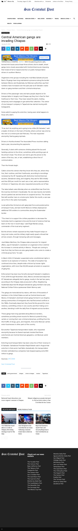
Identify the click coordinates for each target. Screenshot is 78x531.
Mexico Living (65, 18)
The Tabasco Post (33, 468)
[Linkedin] (17, 49)
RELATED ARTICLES (9, 409)
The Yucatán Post (33, 462)
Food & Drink (17, 23)
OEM (13, 359)
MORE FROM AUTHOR (25, 409)
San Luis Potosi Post (60, 464)
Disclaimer (48, 1)
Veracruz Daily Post (59, 481)
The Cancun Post (33, 464)
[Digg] (41, 49)
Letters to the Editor (58, 1)
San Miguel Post (58, 458)
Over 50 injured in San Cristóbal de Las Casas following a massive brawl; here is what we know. (25, 430)
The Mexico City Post (34, 489)
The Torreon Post (59, 479)
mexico (38, 373)
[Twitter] (8, 49)
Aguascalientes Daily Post (62, 456)
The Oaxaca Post (33, 472)
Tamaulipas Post (58, 466)
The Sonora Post (58, 475)
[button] (74, 19)
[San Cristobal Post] (39, 9)
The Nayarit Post (59, 473)
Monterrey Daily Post (34, 481)
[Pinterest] (36, 49)
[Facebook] (3, 49)
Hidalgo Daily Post (59, 460)
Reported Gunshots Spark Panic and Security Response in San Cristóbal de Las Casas (42, 430)
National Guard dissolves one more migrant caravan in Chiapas (12, 399)
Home (3, 30)
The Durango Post (33, 487)
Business (49, 18)
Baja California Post (34, 466)
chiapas (21, 373)
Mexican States (30, 18)
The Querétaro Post (34, 477)
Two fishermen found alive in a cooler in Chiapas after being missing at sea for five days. (8, 430)
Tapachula (45, 373)
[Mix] (22, 49)
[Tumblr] (13, 49)
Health (9, 23)
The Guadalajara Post (34, 483)
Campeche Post (32, 470)
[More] (45, 49)
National (20, 18)
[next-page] (6, 438)
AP (21, 62)
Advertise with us (39, 1)
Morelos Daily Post (59, 454)
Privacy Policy (68, 1)
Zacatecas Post (58, 484)
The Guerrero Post (33, 479)
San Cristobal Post (8, 364)
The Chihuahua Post (60, 471)
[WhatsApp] (31, 49)
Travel (57, 18)
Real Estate (41, 18)
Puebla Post (57, 477)
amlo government (12, 373)
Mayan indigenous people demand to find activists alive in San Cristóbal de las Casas (39, 400)
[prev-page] (2, 438)
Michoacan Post (58, 462)
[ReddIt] (27, 49)
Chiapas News (11, 18)
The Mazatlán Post (33, 485)
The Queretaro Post (60, 469)
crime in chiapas (29, 373)
